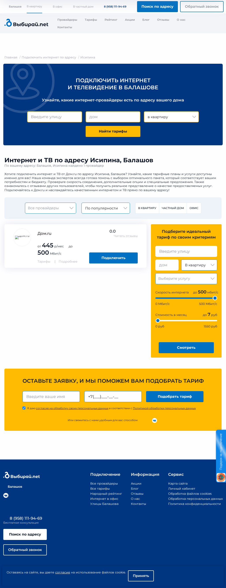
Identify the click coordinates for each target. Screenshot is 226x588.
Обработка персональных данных (195, 499)
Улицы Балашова (104, 504)
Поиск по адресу (157, 6)
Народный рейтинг (106, 494)
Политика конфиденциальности (194, 504)
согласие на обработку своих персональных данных (72, 408)
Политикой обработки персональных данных (164, 408)
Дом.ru (44, 233)
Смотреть (186, 347)
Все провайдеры (104, 483)
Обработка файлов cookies (190, 494)
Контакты (64, 27)
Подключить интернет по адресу (49, 57)
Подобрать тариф (175, 396)
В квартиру (34, 6)
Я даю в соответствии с (111, 408)
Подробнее (68, 261)
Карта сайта (178, 483)
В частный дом (83, 6)
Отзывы (163, 19)
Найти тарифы (113, 131)
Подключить (114, 258)
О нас (181, 19)
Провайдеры (67, 19)
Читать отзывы (126, 236)
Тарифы (91, 19)
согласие (62, 572)
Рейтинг (111, 19)
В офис (57, 6)
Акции (130, 19)
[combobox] (54, 116)
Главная (10, 57)
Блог (146, 19)
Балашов (15, 6)
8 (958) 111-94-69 (115, 6)
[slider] (215, 298)
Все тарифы (100, 489)
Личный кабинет (181, 489)
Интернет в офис (104, 499)
